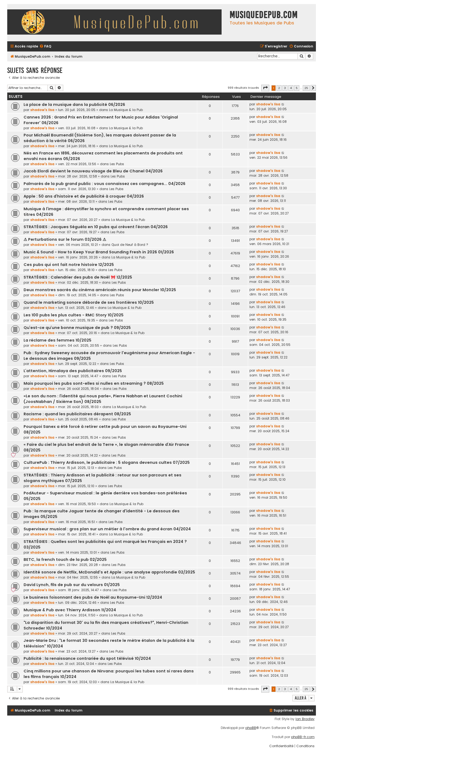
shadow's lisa (42, 110)
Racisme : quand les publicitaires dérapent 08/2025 (77, 414)
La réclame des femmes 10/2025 (57, 340)
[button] (265, 88)
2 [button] (279, 88)
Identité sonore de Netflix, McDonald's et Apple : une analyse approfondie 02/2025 (109, 572)
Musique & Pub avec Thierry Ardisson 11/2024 (70, 610)
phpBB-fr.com (303, 737)
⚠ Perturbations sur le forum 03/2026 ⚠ (65, 239)
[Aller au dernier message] (283, 104)
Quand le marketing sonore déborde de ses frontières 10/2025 (89, 302)
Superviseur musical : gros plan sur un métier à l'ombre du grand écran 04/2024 (107, 529)
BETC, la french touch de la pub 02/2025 (65, 559)
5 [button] (297, 88)
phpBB (250, 728)
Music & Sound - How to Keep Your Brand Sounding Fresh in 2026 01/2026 (99, 252)
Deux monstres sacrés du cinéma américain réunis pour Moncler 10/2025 (100, 289)
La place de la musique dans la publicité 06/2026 (74, 104)
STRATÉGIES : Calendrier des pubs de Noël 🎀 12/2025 (78, 277)
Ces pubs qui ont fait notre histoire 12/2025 (69, 264)
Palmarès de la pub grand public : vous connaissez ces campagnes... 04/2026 (104, 183)
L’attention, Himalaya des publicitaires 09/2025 (73, 370)
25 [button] (306, 88)
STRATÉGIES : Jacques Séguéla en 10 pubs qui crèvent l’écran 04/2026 (96, 226)
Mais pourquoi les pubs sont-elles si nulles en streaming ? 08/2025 (94, 383)
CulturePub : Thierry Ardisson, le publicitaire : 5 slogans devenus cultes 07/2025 (107, 462)
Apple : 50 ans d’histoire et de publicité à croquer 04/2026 (84, 196)
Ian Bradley (305, 719)
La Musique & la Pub (126, 110)
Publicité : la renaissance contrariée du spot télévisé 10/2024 (87, 658)
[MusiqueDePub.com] (117, 22)
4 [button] (291, 88)
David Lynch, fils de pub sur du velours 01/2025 (72, 584)
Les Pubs (117, 164)
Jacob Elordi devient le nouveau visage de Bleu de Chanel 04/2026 (93, 171)
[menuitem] (45, 46)
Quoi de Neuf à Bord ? (129, 244)
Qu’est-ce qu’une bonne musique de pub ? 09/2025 (77, 327)
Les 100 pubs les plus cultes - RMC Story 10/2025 (74, 315)
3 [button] (285, 88)
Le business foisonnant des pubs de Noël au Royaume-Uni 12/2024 (93, 597)
